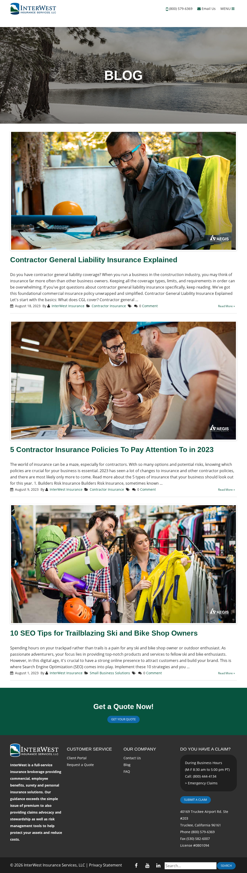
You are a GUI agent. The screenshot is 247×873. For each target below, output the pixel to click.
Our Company (140, 749)
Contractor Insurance (109, 306)
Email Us (208, 8)
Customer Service (89, 749)
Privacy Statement (105, 865)
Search (226, 866)
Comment (150, 306)
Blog (127, 764)
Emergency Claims (203, 783)
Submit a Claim (195, 800)
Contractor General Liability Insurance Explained (93, 260)
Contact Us (132, 758)
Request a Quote (80, 764)
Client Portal (77, 758)
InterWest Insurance (68, 306)
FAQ (127, 771)
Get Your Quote (123, 719)
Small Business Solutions (110, 673)
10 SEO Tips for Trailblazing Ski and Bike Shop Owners (104, 633)
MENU (226, 8)
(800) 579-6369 (180, 8)
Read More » (226, 306)
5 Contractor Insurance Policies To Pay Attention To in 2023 (112, 450)
